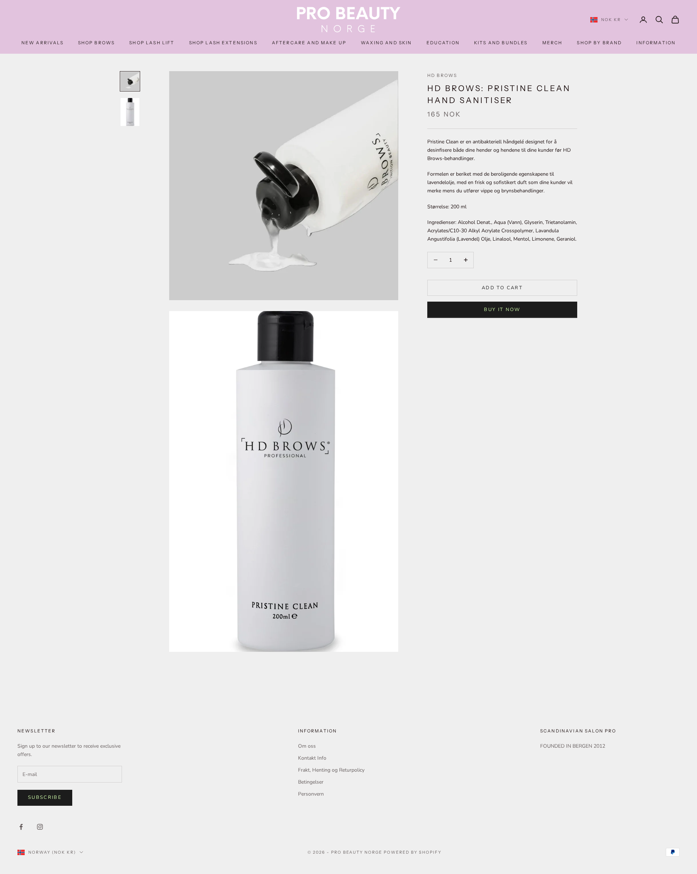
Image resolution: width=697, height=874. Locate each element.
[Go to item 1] (130, 81)
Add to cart (502, 287)
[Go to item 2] (130, 112)
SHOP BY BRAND (599, 42)
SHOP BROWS (96, 42)
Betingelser (310, 782)
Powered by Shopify (412, 852)
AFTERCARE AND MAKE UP (309, 42)
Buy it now (502, 309)
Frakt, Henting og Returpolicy (331, 770)
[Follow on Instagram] (40, 826)
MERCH (552, 42)
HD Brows (442, 75)
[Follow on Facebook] (21, 826)
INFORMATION (656, 42)
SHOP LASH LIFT (151, 42)
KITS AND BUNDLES (501, 42)
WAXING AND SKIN (386, 42)
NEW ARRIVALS (42, 42)
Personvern (311, 794)
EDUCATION (443, 42)
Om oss (307, 746)
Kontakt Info (312, 758)
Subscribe (45, 797)
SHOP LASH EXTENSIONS (223, 42)
